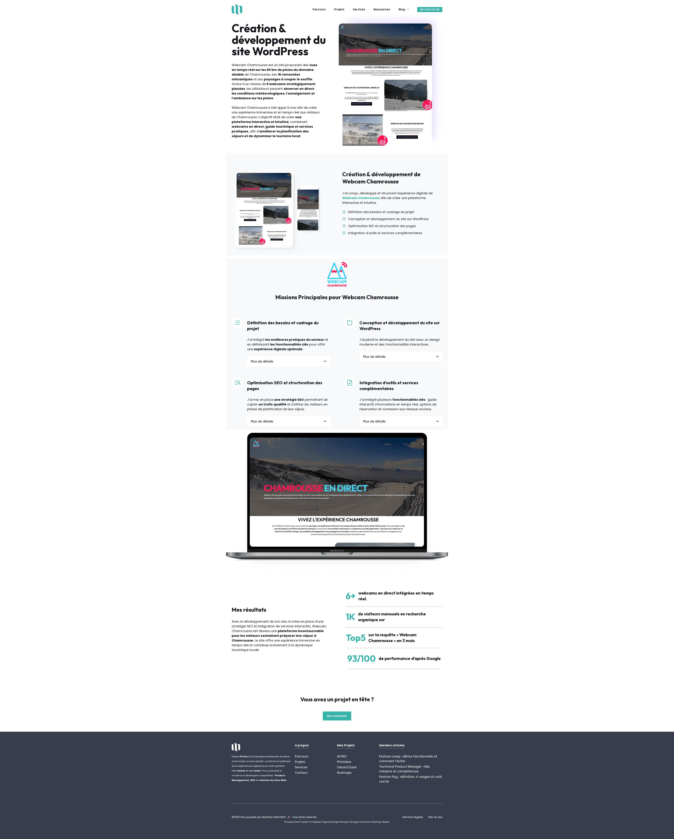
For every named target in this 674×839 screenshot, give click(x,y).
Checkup (376, 822)
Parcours (319, 9)
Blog (402, 9)
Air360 (341, 756)
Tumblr (304, 822)
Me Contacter (337, 716)
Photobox (344, 762)
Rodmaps (344, 773)
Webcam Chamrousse (361, 198)
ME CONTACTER (430, 9)
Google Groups (339, 822)
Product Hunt (291, 822)
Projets (339, 9)
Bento (386, 822)
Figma (326, 822)
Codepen (315, 822)
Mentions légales (412, 817)
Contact (301, 773)
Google (354, 822)
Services (359, 9)
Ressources (382, 9)
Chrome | (365, 822)
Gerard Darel (346, 767)
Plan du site (435, 817)
